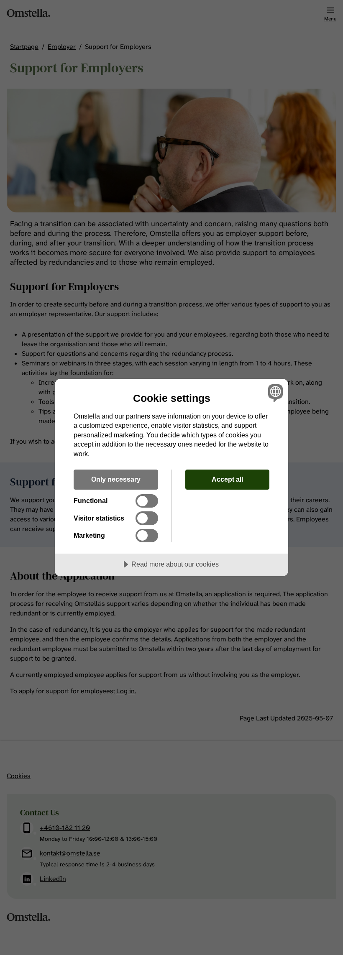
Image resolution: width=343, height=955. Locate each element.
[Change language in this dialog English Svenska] (274, 393)
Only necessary (116, 479)
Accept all (227, 479)
